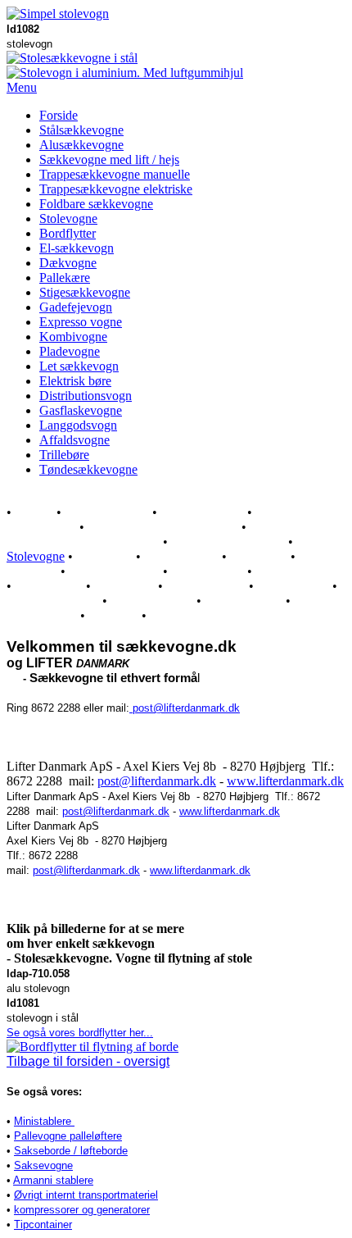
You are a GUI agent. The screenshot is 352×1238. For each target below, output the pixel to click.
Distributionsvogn (85, 396)
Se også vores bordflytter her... (80, 1032)
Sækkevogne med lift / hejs (109, 159)
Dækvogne (68, 263)
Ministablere (44, 1121)
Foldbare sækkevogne (96, 204)
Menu (22, 87)
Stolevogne (68, 218)
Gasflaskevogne (80, 410)
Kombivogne (73, 337)
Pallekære (64, 277)
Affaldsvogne (74, 440)
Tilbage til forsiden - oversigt (88, 1061)
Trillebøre (64, 455)
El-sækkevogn (76, 248)
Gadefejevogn (75, 307)
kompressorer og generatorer (82, 1210)
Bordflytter (67, 233)
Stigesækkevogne (84, 292)
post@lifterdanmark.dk (184, 708)
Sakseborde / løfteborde (71, 1151)
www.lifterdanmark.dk (285, 781)
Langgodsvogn (78, 425)
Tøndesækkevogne (88, 469)
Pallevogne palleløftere (68, 1136)
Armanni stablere (53, 1180)
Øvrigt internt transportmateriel (86, 1195)
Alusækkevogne (81, 145)
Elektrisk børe (75, 381)
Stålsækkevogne (81, 130)
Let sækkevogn (79, 366)
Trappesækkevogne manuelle (114, 174)
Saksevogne (43, 1165)
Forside (58, 115)
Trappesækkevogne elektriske (115, 189)
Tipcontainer (43, 1224)
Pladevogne (69, 351)
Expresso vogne (80, 322)
